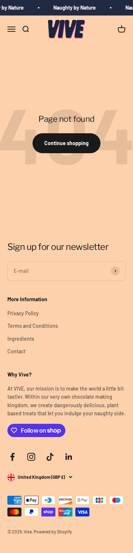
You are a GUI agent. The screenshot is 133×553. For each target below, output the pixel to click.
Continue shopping (66, 143)
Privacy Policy (23, 313)
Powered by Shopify (53, 531)
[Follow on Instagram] (31, 457)
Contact (16, 351)
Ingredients (20, 339)
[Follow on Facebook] (12, 457)
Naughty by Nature (74, 7)
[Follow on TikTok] (50, 457)
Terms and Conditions (32, 326)
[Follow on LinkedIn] (69, 457)
